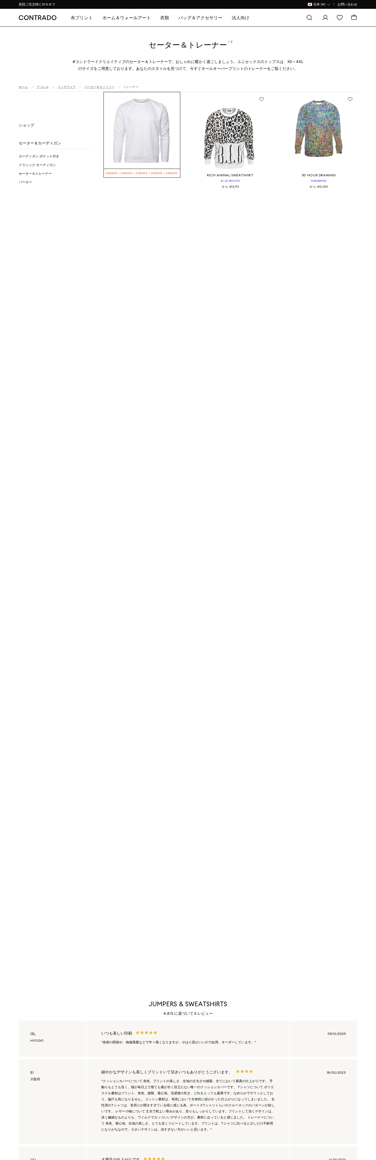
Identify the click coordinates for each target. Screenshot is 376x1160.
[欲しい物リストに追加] (261, 99)
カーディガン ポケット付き (39, 156)
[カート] (354, 17)
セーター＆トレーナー (35, 173)
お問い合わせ (347, 4)
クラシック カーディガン (37, 165)
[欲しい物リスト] (339, 17)
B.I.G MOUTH (230, 181)
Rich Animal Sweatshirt (230, 175)
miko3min (318, 181)
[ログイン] (325, 17)
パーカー (25, 182)
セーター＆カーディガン (40, 143)
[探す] (309, 17)
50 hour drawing (319, 175)
